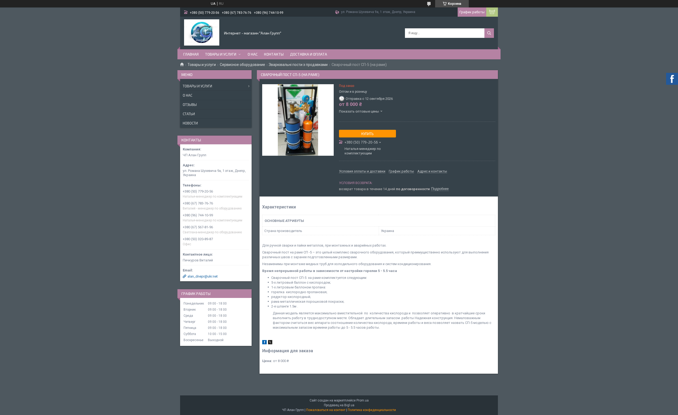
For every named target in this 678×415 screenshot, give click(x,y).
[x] (270, 343)
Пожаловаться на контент (325, 410)
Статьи (189, 114)
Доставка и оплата (308, 54)
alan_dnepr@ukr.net (203, 276)
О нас (253, 54)
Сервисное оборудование (242, 65)
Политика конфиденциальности (372, 410)
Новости (190, 123)
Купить (367, 134)
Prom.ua (362, 400)
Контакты (274, 54)
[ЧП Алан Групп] (201, 32)
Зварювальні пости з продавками (298, 65)
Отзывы (190, 104)
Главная (191, 54)
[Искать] (489, 33)
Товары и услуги (220, 54)
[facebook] (264, 343)
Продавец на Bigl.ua (339, 405)
